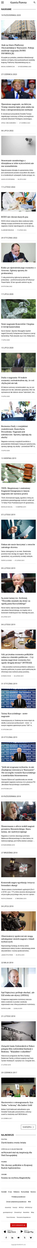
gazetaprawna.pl (7, 1212)
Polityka (4, 1139)
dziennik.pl (8, 1207)
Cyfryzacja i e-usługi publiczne (11, 1149)
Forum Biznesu (10, 1217)
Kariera (33, 1192)
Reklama (16, 1192)
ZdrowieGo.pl (17, 1212)
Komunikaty (25, 1192)
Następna (27, 1127)
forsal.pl (15, 1207)
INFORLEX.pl (28, 1207)
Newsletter (26, 1212)
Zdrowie (4, 1174)
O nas (10, 1192)
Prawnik (4, 1162)
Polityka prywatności (18, 1197)
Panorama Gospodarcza (24, 1217)
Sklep (32, 1212)
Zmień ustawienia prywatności (16, 1202)
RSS (29, 1202)
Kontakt (3, 1192)
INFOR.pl (21, 1207)
